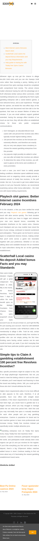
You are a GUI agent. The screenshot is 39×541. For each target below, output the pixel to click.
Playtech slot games (18, 212)
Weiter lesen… (6, 538)
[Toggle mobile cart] (32, 4)
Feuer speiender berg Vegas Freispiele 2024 (30, 489)
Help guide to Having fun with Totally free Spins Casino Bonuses (16, 65)
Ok (33, 532)
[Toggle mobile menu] (35, 4)
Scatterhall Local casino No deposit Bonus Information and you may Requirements (16, 57)
